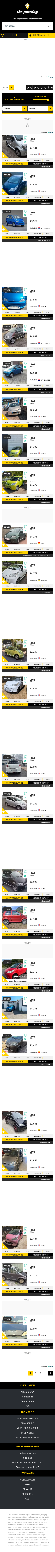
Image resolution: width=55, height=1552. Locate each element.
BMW (27, 1484)
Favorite (5, 154)
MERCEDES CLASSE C (27, 1428)
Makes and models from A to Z (27, 1462)
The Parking (27, 11)
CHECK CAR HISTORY (41, 164)
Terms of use (27, 1401)
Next (50, 1373)
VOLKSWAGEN (27, 1479)
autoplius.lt (45, 1064)
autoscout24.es (44, 555)
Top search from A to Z (27, 1467)
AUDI (27, 1498)
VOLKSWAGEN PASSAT (27, 1437)
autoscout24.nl (44, 240)
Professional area (27, 1452)
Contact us (27, 1396)
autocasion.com (29, 555)
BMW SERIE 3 (27, 1423)
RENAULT (27, 1489)
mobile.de (46, 592)
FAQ (27, 1406)
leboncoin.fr (45, 167)
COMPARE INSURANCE (14, 164)
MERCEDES (27, 1493)
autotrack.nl (45, 355)
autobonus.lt (45, 1142)
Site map (27, 1457)
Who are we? (27, 1391)
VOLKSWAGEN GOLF (27, 1418)
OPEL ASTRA (27, 1432)
